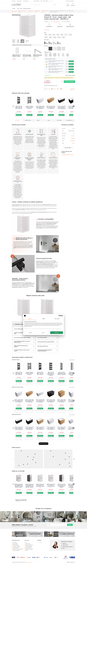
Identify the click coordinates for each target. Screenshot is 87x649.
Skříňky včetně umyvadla (18, 437)
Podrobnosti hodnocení (57, 21)
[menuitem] (14, 8)
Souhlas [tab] (30, 318)
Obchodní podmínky (16, 547)
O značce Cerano (27, 543)
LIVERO (40, 542)
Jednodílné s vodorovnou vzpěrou (68, 154)
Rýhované (72, 135)
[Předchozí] (13, 459)
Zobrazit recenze (18, 501)
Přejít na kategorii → (72, 359)
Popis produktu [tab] (17, 120)
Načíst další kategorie (43, 443)
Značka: (72, 88)
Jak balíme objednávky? (28, 546)
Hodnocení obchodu (16, 545)
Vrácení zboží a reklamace (16, 546)
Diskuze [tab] (49, 120)
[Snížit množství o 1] (62, 82)
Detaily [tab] (43, 318)
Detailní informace (46, 29)
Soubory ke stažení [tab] (28, 120)
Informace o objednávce (16, 550)
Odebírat (70, 524)
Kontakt (26, 550)
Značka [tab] (59, 120)
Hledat (54, 5)
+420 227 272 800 (65, 545)
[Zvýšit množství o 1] (62, 81)
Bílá (73, 133)
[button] (17, 53)
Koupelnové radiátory (19, 382)
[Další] (74, 459)
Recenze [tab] (38, 120)
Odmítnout (30, 332)
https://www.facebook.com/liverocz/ (67, 546)
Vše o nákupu (15, 542)
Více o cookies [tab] (57, 318)
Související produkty (69, 120)
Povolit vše (56, 332)
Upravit (43, 332)
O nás (26, 542)
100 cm (73, 143)
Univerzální (72, 138)
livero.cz (63, 548)
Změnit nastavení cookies (29, 562)
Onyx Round (72, 140)
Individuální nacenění (28, 547)
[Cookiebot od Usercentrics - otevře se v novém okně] (59, 315)
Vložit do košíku (70, 81)
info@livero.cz (64, 543)
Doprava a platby (15, 543)
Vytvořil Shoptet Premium (71, 562)
